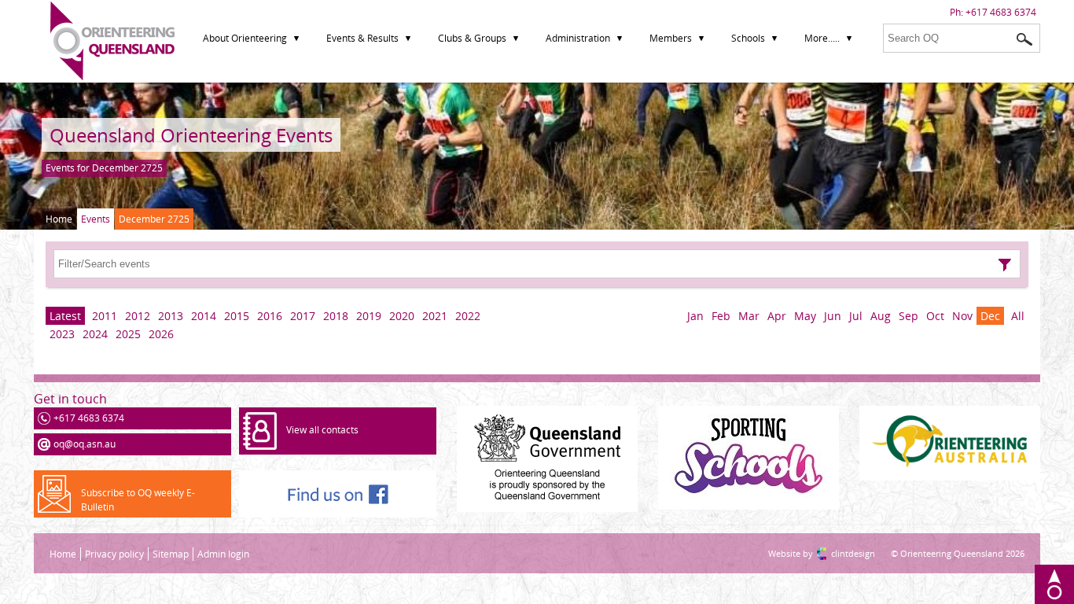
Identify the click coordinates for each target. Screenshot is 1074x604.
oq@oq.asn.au (84, 444)
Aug (880, 315)
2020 (401, 315)
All (1017, 315)
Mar (749, 315)
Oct (935, 315)
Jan (695, 315)
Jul (856, 315)
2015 (236, 315)
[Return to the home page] (112, 76)
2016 (269, 315)
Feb (721, 315)
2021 (434, 315)
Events (95, 219)
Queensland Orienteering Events (191, 135)
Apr (776, 315)
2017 (302, 315)
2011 (104, 315)
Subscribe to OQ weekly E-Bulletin (138, 500)
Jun (832, 315)
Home (59, 219)
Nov (962, 315)
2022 (467, 315)
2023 (62, 333)
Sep (908, 315)
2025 (128, 333)
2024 (95, 333)
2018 (335, 315)
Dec (990, 315)
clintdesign (837, 553)
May (805, 315)
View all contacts (322, 429)
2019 (368, 315)
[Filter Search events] (1005, 265)
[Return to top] (1054, 584)
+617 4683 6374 (1000, 12)
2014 (203, 315)
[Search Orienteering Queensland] (1024, 39)
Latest (65, 315)
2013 (170, 315)
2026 (161, 333)
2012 (137, 315)
